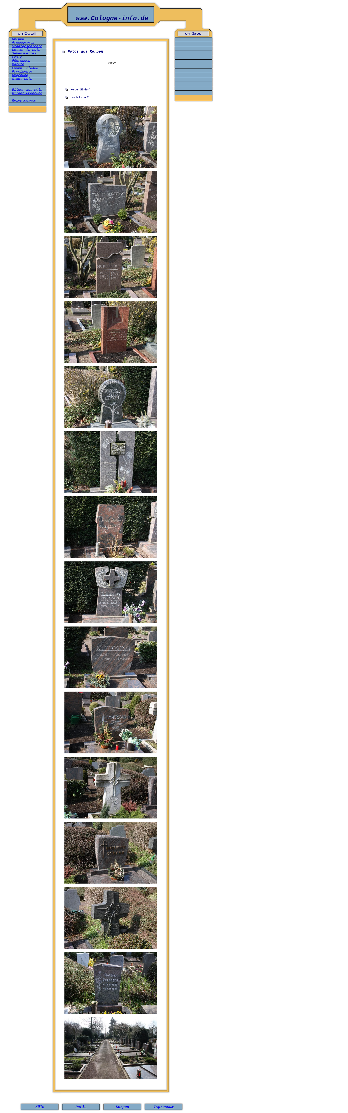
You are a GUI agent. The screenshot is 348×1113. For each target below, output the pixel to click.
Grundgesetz (23, 43)
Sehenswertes (24, 53)
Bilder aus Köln (27, 90)
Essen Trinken (25, 68)
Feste (17, 57)
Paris (81, 1107)
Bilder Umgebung (27, 93)
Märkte (18, 64)
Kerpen (18, 39)
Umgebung (20, 75)
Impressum (164, 1107)
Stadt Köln (22, 79)
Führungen (21, 61)
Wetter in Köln (26, 50)
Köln (39, 1107)
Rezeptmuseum (24, 101)
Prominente (22, 72)
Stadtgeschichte (27, 46)
